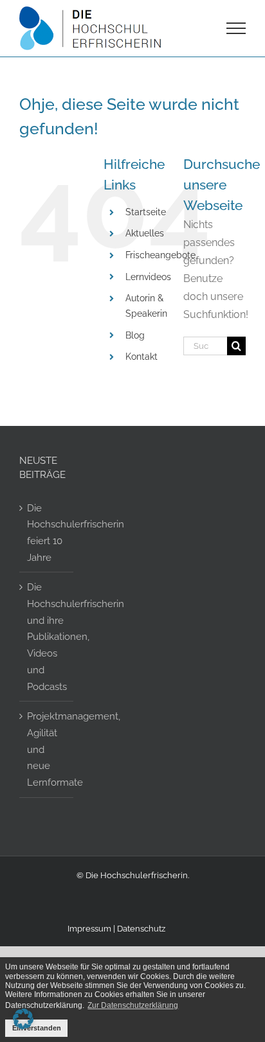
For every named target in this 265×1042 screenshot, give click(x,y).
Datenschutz (141, 928)
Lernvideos (148, 277)
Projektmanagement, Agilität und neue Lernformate (47, 749)
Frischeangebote (160, 255)
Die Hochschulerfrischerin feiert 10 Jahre (47, 532)
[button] (23, 1019)
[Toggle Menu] (236, 28)
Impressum (89, 928)
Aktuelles (144, 233)
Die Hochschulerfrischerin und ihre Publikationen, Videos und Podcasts (47, 636)
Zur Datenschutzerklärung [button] (132, 1005)
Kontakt (141, 356)
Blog (135, 335)
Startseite (145, 212)
